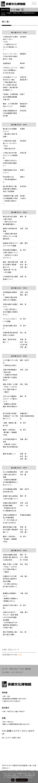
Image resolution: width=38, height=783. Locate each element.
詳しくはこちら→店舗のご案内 (11, 737)
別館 (4, 718)
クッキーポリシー (22, 780)
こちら (20, 654)
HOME (3, 12)
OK (13, 780)
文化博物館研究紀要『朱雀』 (28, 12)
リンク (13, 672)
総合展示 (5, 708)
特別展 (5, 692)
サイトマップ (19, 672)
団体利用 (28, 669)
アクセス (21, 669)
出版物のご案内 (16, 12)
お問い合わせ (13, 669)
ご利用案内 (8, 12)
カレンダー (5, 669)
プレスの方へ (6, 672)
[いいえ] (35, 777)
